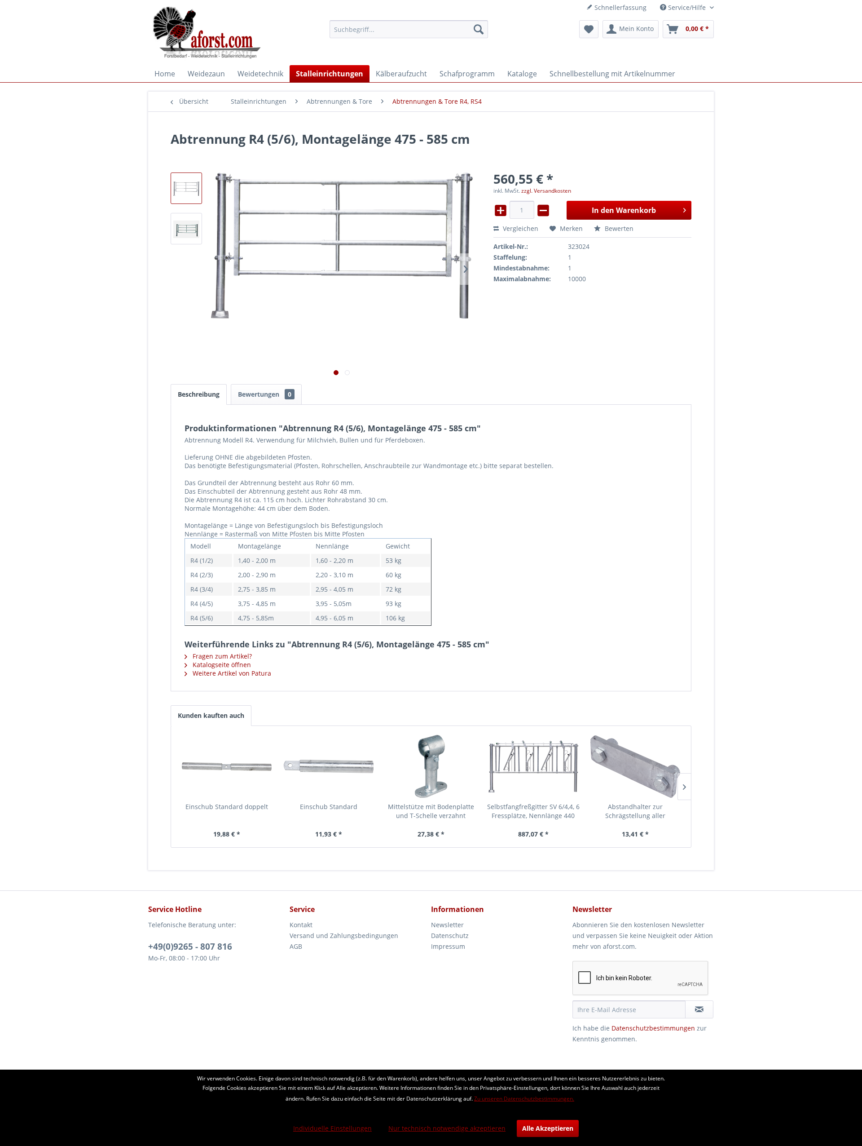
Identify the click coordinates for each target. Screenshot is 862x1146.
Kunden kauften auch (211, 715)
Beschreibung (199, 394)
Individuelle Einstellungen (332, 1128)
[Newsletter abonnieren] (699, 1009)
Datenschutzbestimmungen (653, 1028)
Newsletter (447, 924)
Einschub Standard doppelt (226, 806)
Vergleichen (519, 228)
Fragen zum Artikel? (221, 656)
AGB (296, 946)
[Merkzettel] (588, 29)
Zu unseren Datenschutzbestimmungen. (524, 1098)
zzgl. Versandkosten (546, 191)
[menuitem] (409, 29)
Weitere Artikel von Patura (231, 673)
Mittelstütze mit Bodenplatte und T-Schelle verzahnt (431, 811)
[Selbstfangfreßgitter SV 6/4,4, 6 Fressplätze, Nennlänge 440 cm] (533, 766)
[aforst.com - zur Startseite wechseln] (207, 34)
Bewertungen (264, 394)
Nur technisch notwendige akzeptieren (447, 1128)
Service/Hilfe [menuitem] (687, 7)
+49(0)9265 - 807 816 (190, 946)
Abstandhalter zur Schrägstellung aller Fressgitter (635, 811)
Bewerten (618, 228)
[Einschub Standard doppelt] (226, 766)
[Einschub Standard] (329, 766)
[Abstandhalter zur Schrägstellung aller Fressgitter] (635, 766)
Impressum (448, 946)
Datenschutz (450, 935)
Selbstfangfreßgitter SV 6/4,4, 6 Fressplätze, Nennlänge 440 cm (533, 811)
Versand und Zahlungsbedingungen (344, 935)
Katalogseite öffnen (221, 664)
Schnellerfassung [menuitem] (619, 7)
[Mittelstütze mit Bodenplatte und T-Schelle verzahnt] (431, 766)
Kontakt (301, 924)
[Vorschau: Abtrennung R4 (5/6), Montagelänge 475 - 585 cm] (186, 188)
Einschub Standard (328, 806)
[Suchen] (478, 29)
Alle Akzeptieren (547, 1128)
